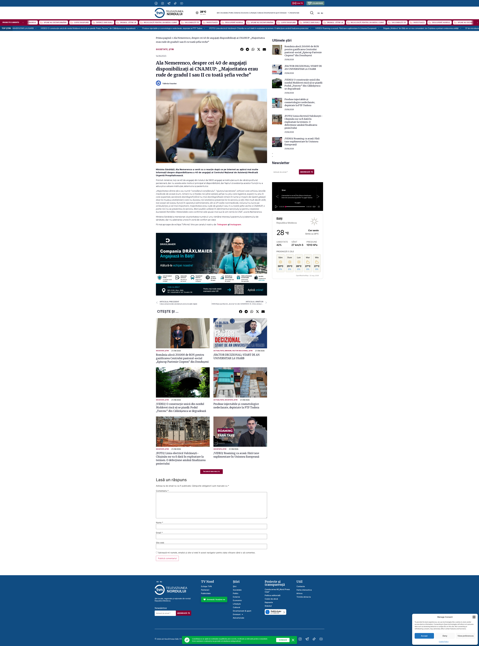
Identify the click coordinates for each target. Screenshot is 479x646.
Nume (159, 523)
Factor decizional (240, 351)
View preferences (466, 636)
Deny (445, 636)
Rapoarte (269, 602)
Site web (160, 543)
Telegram (222, 224)
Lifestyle (253, 13)
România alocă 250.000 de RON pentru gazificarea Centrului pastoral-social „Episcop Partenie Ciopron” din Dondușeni (182, 358)
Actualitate (218, 351)
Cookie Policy (444, 642)
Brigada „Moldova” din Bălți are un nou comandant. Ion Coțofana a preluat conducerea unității (358, 28)
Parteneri (205, 590)
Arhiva (299, 593)
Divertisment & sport (271, 13)
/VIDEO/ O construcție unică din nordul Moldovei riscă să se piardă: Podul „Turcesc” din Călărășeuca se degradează (181, 407)
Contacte (301, 586)
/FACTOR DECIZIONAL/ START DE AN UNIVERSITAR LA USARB (303, 67)
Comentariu (162, 491)
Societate (224, 13)
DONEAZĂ (283, 640)
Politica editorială (272, 595)
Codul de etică (271, 599)
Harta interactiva (304, 590)
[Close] (293, 640)
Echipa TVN (206, 586)
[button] (474, 617)
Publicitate (206, 593)
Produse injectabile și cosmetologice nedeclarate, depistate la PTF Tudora (109, 28)
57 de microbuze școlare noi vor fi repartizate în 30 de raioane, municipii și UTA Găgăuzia (439, 28)
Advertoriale (294, 13)
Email (159, 533)
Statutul (268, 606)
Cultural (260, 13)
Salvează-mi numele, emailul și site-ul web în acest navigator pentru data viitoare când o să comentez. (206, 553)
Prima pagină (163, 37)
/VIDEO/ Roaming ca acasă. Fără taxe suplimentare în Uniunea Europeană (282, 28)
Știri (218, 13)
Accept (424, 636)
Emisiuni (284, 13)
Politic (231, 13)
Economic (245, 13)
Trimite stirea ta (304, 597)
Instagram (235, 224)
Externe (237, 13)
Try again (297, 203)
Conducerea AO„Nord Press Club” (277, 590)
